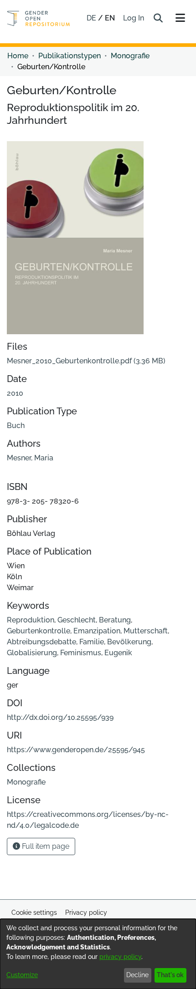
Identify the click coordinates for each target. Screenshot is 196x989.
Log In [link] (134, 18)
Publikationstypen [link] (69, 55)
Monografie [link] (130, 55)
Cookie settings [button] (34, 912)
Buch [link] (16, 425)
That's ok (170, 975)
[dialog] (98, 954)
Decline (137, 975)
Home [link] (17, 55)
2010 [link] (15, 393)
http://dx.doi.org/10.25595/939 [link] (60, 717)
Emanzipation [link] (96, 631)
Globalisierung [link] (32, 652)
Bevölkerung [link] (129, 641)
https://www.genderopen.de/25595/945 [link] (76, 749)
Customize (22, 975)
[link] (86, 361)
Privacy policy (86, 912)
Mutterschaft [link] (146, 631)
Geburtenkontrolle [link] (38, 631)
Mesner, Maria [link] (30, 458)
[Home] (38, 18)
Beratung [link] (115, 620)
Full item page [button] (44, 846)
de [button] (92, 18)
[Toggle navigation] (180, 18)
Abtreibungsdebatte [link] (41, 641)
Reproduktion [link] (30, 620)
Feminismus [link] (80, 652)
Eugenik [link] (118, 652)
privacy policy (120, 956)
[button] (158, 18)
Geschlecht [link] (76, 620)
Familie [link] (91, 641)
